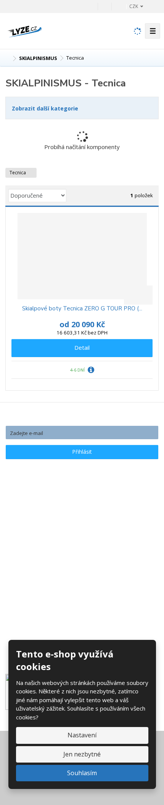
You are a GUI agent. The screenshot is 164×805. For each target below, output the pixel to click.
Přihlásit (82, 451)
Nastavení (82, 735)
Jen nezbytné (82, 754)
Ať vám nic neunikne (82, 418)
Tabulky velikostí (33, 557)
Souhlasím (82, 773)
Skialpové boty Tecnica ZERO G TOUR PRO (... (82, 308)
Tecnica (18, 172)
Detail (82, 347)
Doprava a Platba (34, 535)
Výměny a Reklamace (39, 546)
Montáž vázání (30, 588)
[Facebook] (104, 6)
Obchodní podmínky (37, 567)
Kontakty (23, 525)
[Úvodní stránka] (24, 30)
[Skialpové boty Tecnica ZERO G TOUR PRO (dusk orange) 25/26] (82, 256)
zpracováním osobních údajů (97, 466)
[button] (132, 6)
